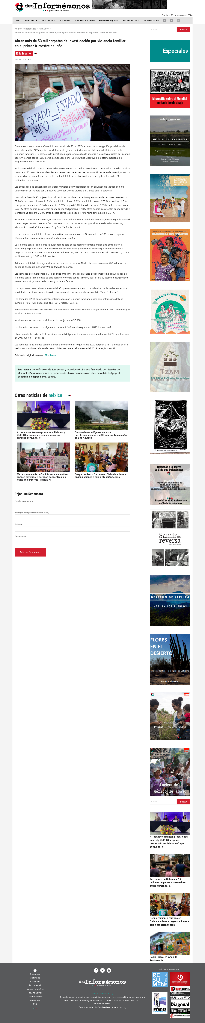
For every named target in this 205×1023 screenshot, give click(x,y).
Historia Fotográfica (108, 20)
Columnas (65, 20)
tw (171, 20)
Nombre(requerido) (24, 501)
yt (178, 20)
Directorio (35, 1000)
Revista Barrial (130, 20)
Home (18, 28)
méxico (44, 28)
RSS (35, 1004)
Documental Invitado (85, 20)
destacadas (30, 28)
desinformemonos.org (102, 993)
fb (165, 20)
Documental (35, 985)
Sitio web (19, 524)
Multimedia (47, 20)
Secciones (35, 974)
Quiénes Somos (151, 20)
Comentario (20, 536)
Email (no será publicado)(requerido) (32, 512)
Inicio (17, 20)
